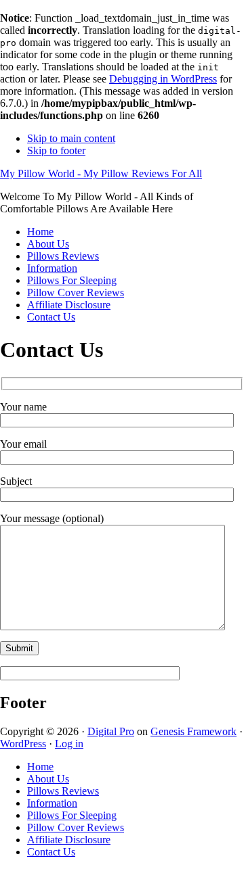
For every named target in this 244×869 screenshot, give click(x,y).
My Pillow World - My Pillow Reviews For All (101, 173)
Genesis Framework (193, 731)
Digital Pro (110, 731)
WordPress (23, 743)
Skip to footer (56, 150)
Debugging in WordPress (163, 79)
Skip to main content (71, 138)
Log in (69, 743)
